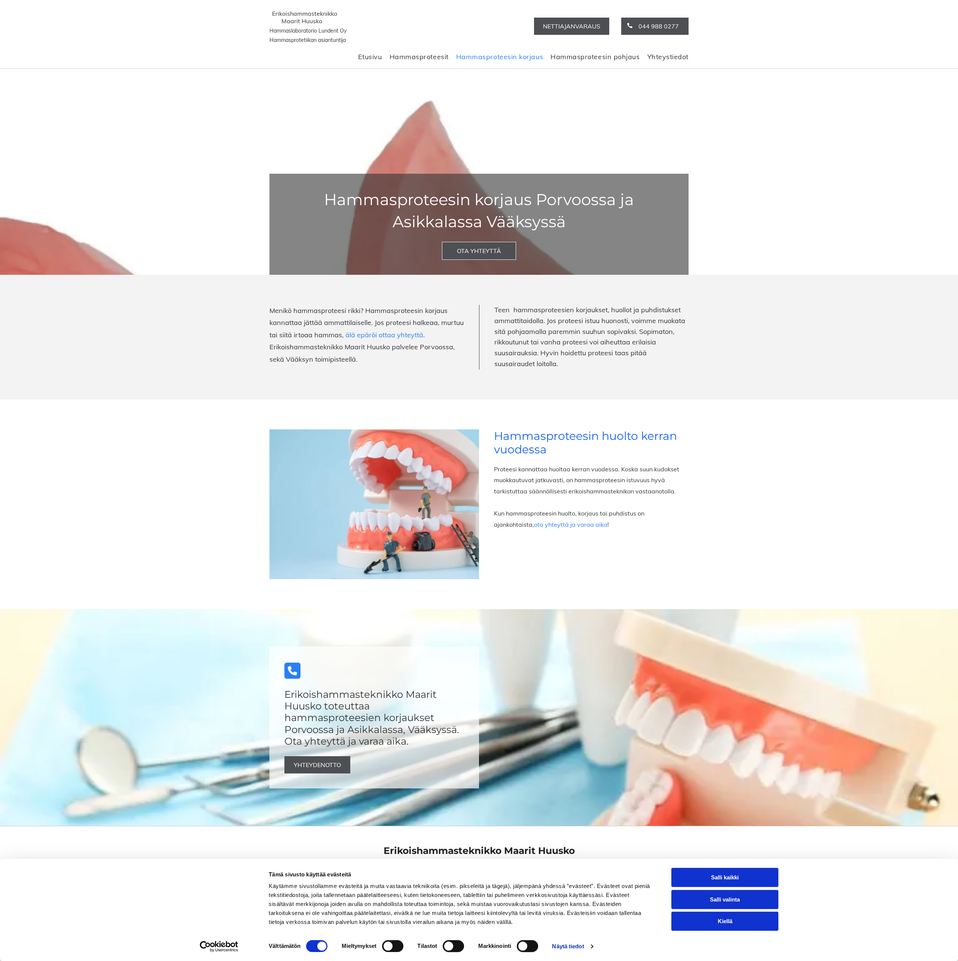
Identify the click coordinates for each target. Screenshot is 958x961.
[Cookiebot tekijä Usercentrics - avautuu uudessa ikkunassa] (219, 946)
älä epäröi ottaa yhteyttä (384, 335)
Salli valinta (725, 899)
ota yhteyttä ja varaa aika (570, 524)
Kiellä (725, 921)
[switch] (392, 946)
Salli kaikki (725, 877)
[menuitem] (366, 56)
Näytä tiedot (568, 946)
